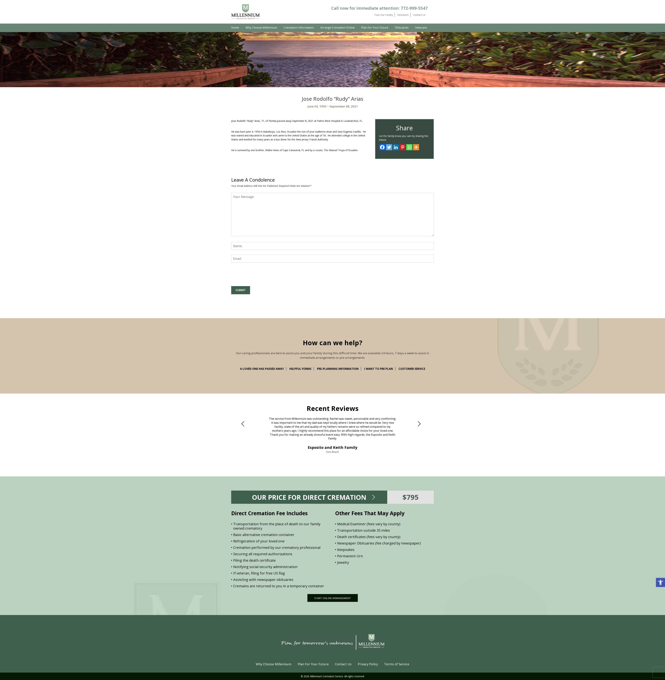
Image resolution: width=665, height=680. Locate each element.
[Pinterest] (403, 147)
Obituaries (402, 27)
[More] (416, 147)
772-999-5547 (414, 8)
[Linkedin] (396, 147)
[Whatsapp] (409, 147)
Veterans (421, 27)
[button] (660, 582)
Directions (403, 14)
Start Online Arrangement (332, 598)
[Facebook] (382, 147)
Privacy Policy (368, 664)
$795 (410, 497)
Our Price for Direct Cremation (309, 497)
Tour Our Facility (383, 14)
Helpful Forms (300, 369)
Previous (244, 424)
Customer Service (411, 369)
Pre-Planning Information (338, 369)
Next (420, 424)
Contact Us (419, 14)
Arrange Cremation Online (337, 27)
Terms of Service (396, 664)
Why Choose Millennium (261, 27)
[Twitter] (389, 147)
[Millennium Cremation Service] (245, 11)
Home (235, 27)
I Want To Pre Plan (378, 369)
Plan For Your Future (374, 27)
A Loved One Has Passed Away (262, 369)
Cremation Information (299, 27)
